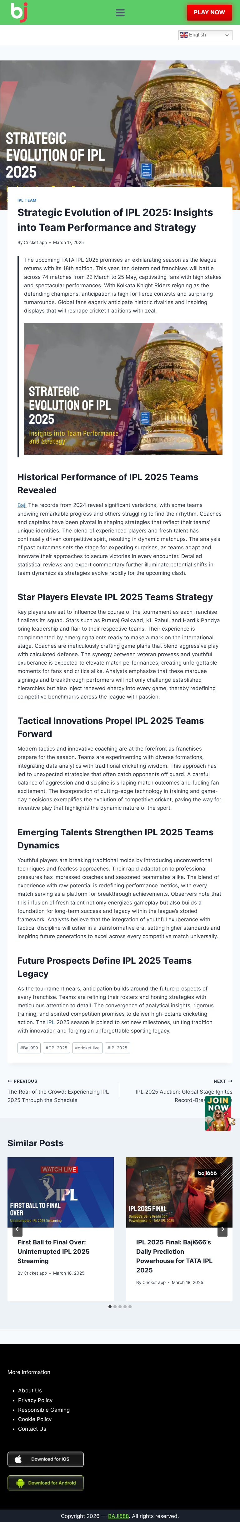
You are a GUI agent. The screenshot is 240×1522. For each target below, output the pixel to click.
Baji (22, 505)
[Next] (223, 1229)
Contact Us (32, 1429)
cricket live (87, 1047)
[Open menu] (120, 12)
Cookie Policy (35, 1419)
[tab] (110, 1306)
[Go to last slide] (17, 1229)
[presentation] (61, 1192)
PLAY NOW (209, 12)
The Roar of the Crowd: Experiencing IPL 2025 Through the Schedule (58, 1091)
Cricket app (35, 242)
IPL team (27, 200)
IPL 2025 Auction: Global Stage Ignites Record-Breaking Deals (184, 1091)
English (197, 34)
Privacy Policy (35, 1400)
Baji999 (29, 1047)
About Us (30, 1390)
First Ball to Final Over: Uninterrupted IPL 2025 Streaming (54, 1251)
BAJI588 (118, 1516)
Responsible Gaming (44, 1410)
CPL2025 (56, 1047)
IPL (51, 1022)
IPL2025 (117, 1047)
